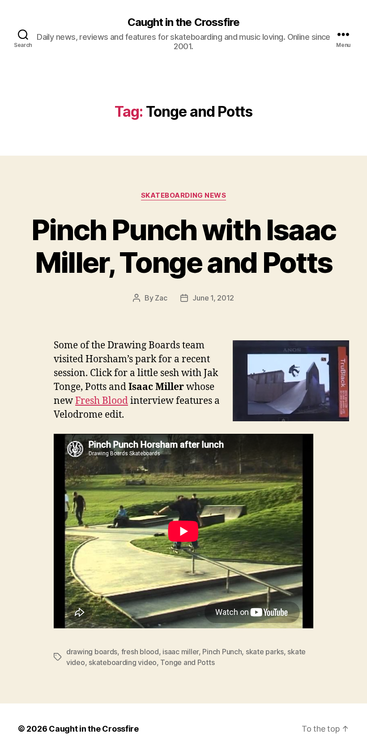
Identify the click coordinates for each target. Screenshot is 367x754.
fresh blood (140, 651)
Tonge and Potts (187, 662)
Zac (161, 297)
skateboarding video (123, 662)
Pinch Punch (222, 651)
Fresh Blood (101, 401)
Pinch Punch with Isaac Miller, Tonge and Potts (183, 246)
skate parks (265, 651)
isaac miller (180, 651)
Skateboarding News (183, 195)
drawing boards (91, 651)
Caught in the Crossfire (183, 22)
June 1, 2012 (213, 297)
